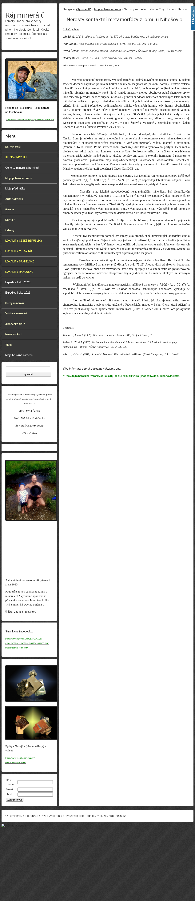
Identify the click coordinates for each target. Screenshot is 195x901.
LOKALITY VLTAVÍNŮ (18, 251)
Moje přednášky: (15, 188)
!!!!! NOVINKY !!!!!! (16, 157)
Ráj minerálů (13, 147)
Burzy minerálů (14, 303)
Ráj (25, 15)
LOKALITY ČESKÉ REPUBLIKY (23, 240)
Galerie (9, 209)
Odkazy (9, 230)
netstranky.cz (117, 816)
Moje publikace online (18, 178)
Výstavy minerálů (16, 313)
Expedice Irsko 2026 (17, 292)
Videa (8, 344)
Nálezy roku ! (13, 334)
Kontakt (10, 220)
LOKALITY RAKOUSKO (19, 272)
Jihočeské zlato (15, 324)
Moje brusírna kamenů (19, 355)
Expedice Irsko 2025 (17, 282)
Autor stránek (14, 199)
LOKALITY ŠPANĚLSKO (19, 261)
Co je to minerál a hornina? (22, 167)
